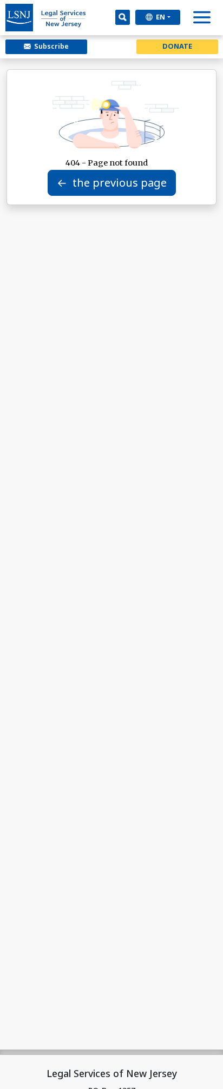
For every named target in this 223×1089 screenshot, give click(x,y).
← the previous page (112, 182)
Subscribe (50, 46)
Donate (177, 46)
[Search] (122, 17)
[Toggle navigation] (202, 19)
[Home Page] (46, 17)
